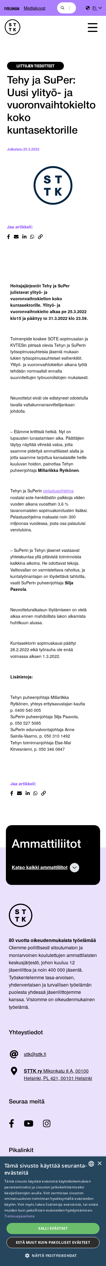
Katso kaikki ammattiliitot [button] (39, 867)
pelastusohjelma (58, 491)
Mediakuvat (34, 8)
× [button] (99, 1163)
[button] (53, 1255)
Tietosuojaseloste (19, 1216)
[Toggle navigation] (92, 27)
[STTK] (38, 27)
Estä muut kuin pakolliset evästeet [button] (53, 1242)
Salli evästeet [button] (53, 1228)
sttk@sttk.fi (35, 1054)
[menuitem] (97, 8)
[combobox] (66, 7)
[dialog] (53, 1211)
